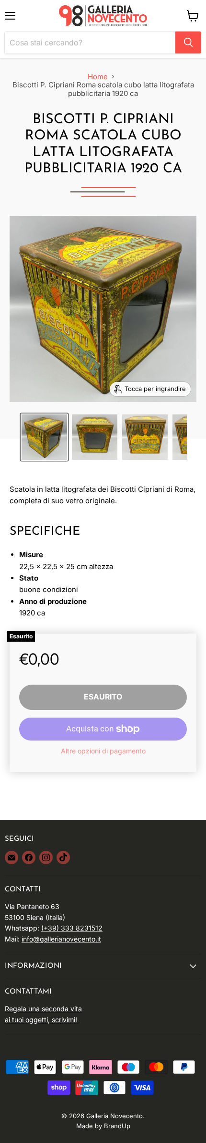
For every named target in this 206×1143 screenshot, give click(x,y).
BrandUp (117, 1126)
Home (98, 77)
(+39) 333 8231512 (72, 928)
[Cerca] (188, 42)
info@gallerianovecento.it (61, 939)
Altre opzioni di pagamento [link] (103, 751)
